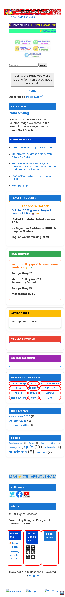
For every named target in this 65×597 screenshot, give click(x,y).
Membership (20, 185)
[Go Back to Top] (62, 593)
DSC (52, 443)
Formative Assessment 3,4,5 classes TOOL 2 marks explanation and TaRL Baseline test (34, 166)
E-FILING (50, 388)
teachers (41, 452)
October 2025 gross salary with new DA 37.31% (32, 155)
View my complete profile (14, 555)
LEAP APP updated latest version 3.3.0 (32, 177)
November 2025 (19, 425)
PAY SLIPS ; (15, 25)
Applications (15, 443)
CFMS (33, 393)
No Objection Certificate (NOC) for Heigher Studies (35, 229)
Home (32, 90)
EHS (27, 17)
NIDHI (18, 393)
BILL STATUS (18, 397)
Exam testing (19, 113)
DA (42, 443)
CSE (32, 17)
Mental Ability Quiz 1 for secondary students (35, 266)
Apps (31, 443)
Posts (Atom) (35, 97)
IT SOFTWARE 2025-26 (42, 25)
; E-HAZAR (45, 476)
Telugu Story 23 (22, 273)
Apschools (16, 545)
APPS (12, 17)
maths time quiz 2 (24, 294)
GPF (33, 397)
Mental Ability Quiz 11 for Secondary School (28, 280)
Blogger (34, 575)
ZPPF (22, 17)
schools (49, 447)
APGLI (50, 393)
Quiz (28, 447)
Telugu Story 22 (22, 288)
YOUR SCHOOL (50, 383)
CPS (17, 17)
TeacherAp (18, 383)
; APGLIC (30, 476)
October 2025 (18, 421)
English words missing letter (30, 237)
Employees (14, 447)
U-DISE (33, 388)
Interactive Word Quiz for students (34, 147)
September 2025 (19, 416)
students (18, 452)
